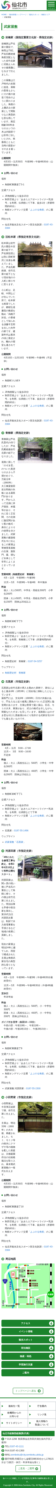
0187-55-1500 (33, 1088)
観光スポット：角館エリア (39, 15)
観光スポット (26, 1340)
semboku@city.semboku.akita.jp (27, 1454)
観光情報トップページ (18, 15)
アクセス (25, 1323)
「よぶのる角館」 (37, 209)
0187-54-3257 (35, 661)
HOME (4, 15)
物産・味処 (25, 1356)
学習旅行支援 (26, 1364)
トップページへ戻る (25, 1391)
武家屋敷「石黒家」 (15, 842)
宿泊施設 (25, 1348)
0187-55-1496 (21, 830)
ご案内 (25, 1372)
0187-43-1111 (17, 1446)
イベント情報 (26, 1331)
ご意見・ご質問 (26, 1468)
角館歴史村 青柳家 (15, 673)
